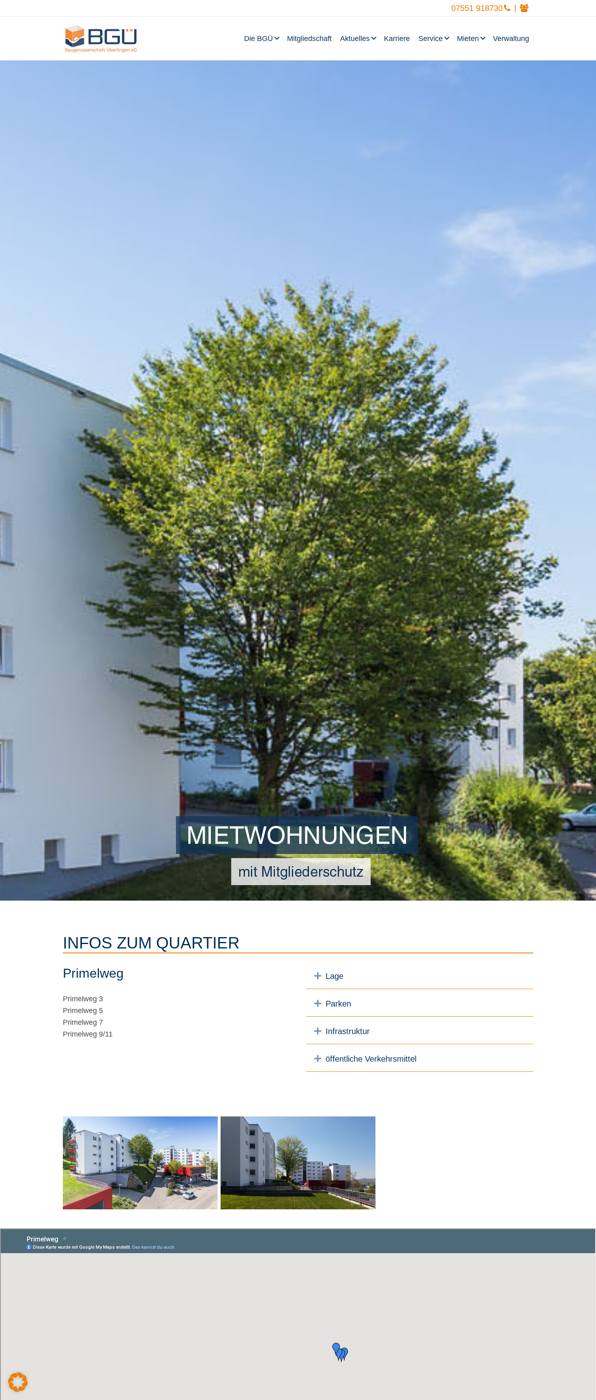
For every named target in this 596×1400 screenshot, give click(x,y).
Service (430, 38)
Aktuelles (355, 38)
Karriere (397, 38)
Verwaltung (511, 38)
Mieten (468, 38)
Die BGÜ (258, 38)
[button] (278, 38)
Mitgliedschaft (309, 38)
